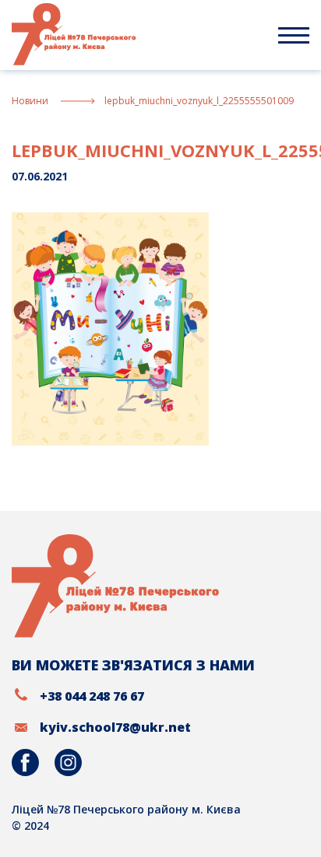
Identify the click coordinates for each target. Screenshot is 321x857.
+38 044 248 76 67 (92, 696)
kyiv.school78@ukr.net (115, 727)
